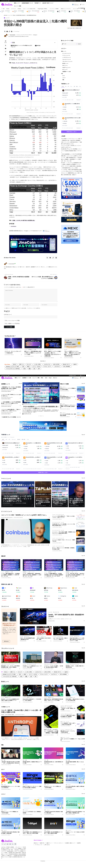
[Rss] (84, 8)
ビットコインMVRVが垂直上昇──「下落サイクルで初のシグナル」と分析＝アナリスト (11, 410)
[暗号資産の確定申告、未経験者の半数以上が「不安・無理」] (32, 753)
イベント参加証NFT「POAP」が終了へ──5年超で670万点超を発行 (68, 724)
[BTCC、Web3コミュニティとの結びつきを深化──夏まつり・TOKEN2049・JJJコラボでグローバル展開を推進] (53, 343)
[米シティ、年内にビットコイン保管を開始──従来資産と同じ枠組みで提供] (80, 549)
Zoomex (7, 8)
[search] (80, 377)
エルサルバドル (47, 364)
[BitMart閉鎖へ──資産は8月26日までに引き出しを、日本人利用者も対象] (75, 690)
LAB (34, 368)
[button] (80, 4)
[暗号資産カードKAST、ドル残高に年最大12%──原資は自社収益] (75, 657)
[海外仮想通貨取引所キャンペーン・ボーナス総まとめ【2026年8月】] (81, 398)
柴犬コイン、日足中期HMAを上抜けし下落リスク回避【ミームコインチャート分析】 (32, 353)
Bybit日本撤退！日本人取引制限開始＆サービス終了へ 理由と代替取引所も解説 (53, 832)
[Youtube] (82, 8)
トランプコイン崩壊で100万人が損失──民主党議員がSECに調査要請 (68, 716)
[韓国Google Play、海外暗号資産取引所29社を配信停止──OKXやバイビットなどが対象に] (53, 690)
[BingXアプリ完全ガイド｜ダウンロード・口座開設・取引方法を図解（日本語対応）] (81, 406)
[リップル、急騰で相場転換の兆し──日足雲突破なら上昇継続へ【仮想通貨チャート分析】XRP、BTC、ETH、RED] (10, 565)
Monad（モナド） (66, 364)
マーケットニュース (8, 404)
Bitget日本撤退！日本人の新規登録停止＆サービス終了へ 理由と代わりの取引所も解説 (32, 832)
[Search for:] (70, 43)
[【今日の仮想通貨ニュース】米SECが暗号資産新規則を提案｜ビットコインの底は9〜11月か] (60, 494)
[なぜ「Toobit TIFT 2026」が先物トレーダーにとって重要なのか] (60, 630)
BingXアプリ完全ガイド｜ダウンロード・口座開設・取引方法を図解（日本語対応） (68, 406)
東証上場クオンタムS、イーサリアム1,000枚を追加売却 (68, 731)
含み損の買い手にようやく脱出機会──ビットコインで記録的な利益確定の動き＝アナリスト (71, 150)
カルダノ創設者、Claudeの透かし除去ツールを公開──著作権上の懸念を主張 (21, 711)
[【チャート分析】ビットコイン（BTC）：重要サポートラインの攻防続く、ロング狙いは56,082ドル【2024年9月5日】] (72, 343)
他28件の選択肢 (64, 125)
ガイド (64, 395)
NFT (39, 368)
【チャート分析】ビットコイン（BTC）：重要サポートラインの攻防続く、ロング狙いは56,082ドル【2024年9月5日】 (72, 354)
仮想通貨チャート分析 (32, 349)
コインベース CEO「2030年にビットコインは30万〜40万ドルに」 (24, 515)
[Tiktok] (80, 8)
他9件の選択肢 (4, 464)
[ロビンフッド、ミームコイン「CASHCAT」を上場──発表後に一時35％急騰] (51, 716)
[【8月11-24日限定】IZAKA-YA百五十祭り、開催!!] (44, 630)
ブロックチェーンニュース (5, 389)
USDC (24, 368)
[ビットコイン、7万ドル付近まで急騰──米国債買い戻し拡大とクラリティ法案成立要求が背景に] (80, 533)
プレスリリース (5, 606)
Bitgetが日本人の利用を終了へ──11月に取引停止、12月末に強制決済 (32, 699)
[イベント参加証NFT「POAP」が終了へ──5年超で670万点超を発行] (81, 724)
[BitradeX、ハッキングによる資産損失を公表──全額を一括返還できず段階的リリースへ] (10, 690)
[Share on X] (5, 31)
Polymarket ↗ (79, 99)
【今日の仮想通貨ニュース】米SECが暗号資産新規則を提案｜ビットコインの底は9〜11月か (59, 501)
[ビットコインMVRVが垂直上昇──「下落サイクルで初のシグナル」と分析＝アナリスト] (80, 517)
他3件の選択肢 (64, 97)
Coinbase (19, 8)
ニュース (7, 17)
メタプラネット (57, 366)
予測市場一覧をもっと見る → (72, 131)
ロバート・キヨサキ (36, 366)
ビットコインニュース (8, 397)
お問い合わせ (6, 641)
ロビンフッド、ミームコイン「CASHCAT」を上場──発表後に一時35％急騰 (51, 731)
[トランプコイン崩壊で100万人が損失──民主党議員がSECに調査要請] (81, 716)
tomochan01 (12, 34)
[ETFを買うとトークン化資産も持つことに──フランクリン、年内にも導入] (32, 657)
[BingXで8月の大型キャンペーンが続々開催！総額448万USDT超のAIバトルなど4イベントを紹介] (77, 630)
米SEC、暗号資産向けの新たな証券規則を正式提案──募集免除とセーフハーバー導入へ (76, 501)
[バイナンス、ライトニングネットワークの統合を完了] (13, 343)
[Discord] (84, 9)
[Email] (7, 31)
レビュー (64, 386)
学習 (61, 386)
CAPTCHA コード (8, 314)
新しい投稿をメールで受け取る (12, 323)
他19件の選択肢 (64, 111)
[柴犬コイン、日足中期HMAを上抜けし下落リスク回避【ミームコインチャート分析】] (33, 343)
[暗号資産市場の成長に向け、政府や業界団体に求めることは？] (53, 753)
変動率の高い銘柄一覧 (6, 584)
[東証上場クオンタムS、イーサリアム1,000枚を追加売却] (81, 732)
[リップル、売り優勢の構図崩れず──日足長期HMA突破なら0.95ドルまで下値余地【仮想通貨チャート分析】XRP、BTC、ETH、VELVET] (53, 565)
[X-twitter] (78, 8)
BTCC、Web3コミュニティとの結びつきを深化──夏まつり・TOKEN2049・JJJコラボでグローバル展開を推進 (52, 354)
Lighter (75, 364)
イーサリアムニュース (68, 729)
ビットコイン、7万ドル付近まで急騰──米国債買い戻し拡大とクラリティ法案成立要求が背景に (63, 532)
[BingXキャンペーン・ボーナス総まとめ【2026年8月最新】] (75, 823)
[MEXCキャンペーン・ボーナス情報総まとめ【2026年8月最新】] (81, 389)
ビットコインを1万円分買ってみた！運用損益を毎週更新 (68, 414)
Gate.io (14, 364)
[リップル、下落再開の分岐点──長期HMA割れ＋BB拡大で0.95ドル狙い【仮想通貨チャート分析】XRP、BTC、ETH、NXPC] (32, 565)
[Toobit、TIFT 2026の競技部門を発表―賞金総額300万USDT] (33, 616)
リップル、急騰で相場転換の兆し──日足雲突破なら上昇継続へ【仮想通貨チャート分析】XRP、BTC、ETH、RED (71, 159)
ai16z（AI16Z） (56, 364)
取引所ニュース (51, 349)
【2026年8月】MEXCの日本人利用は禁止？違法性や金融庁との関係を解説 (10, 832)
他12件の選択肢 (68, 464)
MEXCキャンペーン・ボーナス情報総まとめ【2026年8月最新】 (68, 389)
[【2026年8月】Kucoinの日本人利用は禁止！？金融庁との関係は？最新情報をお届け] (75, 803)
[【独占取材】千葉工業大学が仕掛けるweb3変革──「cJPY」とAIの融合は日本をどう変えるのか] (10, 753)
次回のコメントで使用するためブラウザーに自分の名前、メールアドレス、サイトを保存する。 (23, 308)
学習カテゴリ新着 (64, 384)
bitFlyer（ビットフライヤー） (66, 8)
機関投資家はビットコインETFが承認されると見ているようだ (21, 46)
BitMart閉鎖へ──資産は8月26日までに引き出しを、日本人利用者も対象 (75, 699)
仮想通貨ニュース (5, 384)
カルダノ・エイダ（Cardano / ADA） (29, 8)
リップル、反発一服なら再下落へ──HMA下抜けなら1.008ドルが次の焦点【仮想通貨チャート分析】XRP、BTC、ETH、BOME (75, 575)
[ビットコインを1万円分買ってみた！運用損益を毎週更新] (81, 415)
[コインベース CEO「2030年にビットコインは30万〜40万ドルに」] (25, 531)
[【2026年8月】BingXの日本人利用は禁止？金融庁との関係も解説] (53, 803)
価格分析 (3, 556)
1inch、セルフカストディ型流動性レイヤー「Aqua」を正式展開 (73, 739)
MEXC (28, 366)
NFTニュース (63, 721)
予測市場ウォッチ (5, 434)
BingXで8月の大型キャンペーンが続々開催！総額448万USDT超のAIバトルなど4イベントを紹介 (77, 639)
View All (20, 383)
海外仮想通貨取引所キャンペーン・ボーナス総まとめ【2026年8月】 (67, 397)
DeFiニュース (63, 737)
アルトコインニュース (68, 705)
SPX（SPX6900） (66, 366)
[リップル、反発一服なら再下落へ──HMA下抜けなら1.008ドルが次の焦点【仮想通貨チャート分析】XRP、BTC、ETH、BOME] (75, 565)
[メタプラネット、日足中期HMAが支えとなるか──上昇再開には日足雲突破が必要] (43, 494)
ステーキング (13, 8)
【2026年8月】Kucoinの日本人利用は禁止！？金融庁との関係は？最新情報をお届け (75, 812)
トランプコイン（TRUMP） (54, 8)
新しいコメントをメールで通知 (12, 320)
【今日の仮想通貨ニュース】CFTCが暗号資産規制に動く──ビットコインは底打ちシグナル (11, 402)
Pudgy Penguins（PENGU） (43, 8)
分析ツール (21, 364)
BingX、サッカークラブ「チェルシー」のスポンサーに (24, 62)
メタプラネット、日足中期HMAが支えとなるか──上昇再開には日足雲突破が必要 (43, 501)
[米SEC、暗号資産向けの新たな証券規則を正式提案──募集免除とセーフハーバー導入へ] (77, 494)
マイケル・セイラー (47, 366)
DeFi (3, 8)
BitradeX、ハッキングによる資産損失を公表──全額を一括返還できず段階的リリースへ (10, 699)
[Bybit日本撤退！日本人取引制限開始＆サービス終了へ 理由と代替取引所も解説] (53, 823)
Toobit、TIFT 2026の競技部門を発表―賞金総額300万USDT (66, 615)
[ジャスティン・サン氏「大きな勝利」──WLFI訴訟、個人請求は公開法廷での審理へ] (53, 657)
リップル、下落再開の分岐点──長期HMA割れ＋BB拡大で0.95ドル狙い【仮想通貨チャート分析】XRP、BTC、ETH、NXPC (32, 575)
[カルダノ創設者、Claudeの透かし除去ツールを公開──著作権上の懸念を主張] (21, 726)
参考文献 (38, 45)
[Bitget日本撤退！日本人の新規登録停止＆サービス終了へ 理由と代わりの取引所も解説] (32, 823)
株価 (29, 368)
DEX (23, 366)
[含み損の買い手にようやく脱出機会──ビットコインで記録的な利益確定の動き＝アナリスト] (80, 525)
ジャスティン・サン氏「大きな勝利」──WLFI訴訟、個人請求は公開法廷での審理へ (53, 666)
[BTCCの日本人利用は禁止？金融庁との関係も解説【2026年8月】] (75, 778)
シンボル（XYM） (37, 364)
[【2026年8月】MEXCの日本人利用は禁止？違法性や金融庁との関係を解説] (10, 823)
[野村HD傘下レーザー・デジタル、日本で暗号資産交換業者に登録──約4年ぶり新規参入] (10, 657)
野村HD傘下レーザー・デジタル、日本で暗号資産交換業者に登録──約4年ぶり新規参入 (10, 666)
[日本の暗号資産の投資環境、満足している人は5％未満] (75, 753)
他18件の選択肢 (68, 450)
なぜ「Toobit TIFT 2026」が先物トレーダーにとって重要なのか (60, 638)
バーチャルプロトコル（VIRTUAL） (13, 368)
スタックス (29, 364)
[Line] (81, 8)
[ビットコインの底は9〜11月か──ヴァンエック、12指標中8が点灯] (80, 541)
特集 (2, 745)
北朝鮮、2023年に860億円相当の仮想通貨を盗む (23, 220)
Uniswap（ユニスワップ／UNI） (12, 366)
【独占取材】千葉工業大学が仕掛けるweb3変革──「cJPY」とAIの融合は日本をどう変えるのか (10, 762)
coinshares (13, 226)
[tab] (62, 86)
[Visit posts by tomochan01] (5, 263)
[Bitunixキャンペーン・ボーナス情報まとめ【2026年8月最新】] (53, 778)
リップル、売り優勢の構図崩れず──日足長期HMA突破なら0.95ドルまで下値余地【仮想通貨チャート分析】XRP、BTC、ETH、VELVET (53, 575)
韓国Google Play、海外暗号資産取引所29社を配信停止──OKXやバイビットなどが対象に (53, 699)
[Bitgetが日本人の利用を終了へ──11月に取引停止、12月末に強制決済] (32, 690)
